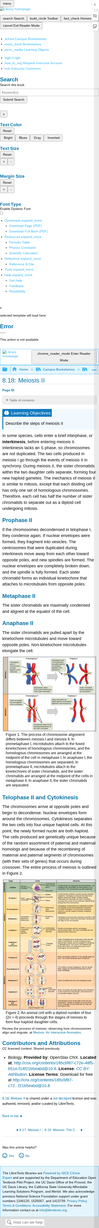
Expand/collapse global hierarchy (7, 369)
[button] (16, 286)
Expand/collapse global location (94, 368)
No (27, 1156)
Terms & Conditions (17, 1205)
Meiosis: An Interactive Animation (57, 1032)
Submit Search (13, 99)
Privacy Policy (77, 1201)
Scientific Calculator (23, 253)
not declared (62, 1098)
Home (23, 369)
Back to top (10, 1116)
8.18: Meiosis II (13, 1098)
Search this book (12, 85)
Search (9, 1222)
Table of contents (21, 400)
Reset (7, 131)
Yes (11, 1156)
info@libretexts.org (52, 1210)
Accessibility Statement (49, 1205)
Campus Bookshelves (59, 369)
